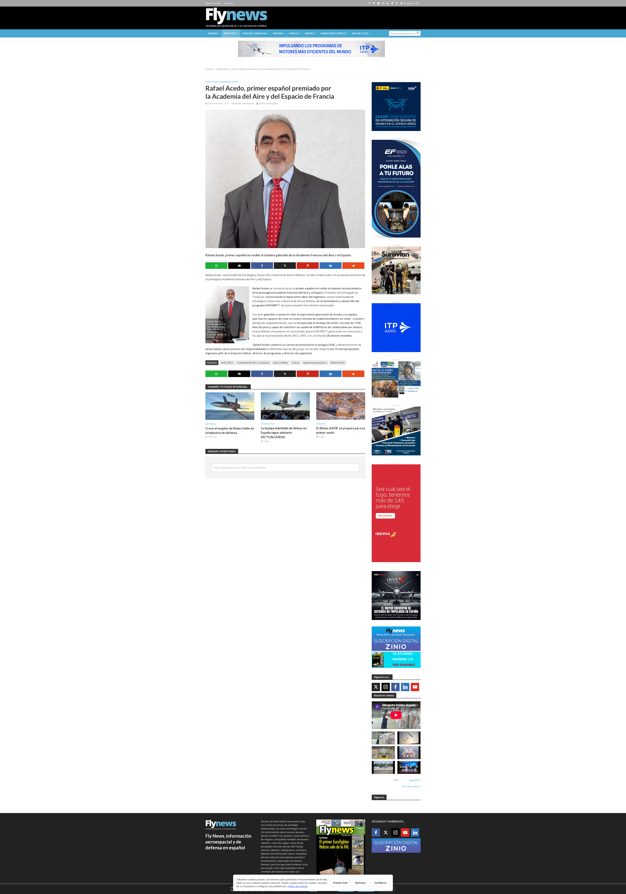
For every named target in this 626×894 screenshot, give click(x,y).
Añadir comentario (244, 103)
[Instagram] (385, 687)
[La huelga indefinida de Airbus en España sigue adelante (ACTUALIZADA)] (285, 406)
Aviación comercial (254, 33)
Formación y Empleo (333, 33)
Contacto (228, 3)
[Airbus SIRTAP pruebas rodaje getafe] (383, 767)
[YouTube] (415, 687)
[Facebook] (395, 687)
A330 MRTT (227, 362)
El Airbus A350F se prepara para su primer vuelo (340, 430)
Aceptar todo (340, 882)
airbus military (280, 362)
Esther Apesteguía (268, 103)
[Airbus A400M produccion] (383, 752)
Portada (209, 69)
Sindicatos (268, 423)
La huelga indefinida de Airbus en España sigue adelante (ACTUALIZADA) (283, 432)
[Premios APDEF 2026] (409, 767)
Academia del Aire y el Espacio (253, 362)
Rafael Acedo (338, 362)
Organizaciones (228, 81)
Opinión (212, 33)
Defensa (278, 33)
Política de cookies (297, 886)
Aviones (321, 423)
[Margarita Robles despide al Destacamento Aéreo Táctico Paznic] (383, 738)
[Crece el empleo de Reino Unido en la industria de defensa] (229, 406)
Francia (295, 362)
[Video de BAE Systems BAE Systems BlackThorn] (409, 738)
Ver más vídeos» (411, 786)
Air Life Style (360, 33)
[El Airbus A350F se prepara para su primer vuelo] (340, 406)
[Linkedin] (405, 687)
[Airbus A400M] (409, 752)
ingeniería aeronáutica (315, 362)
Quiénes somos (213, 3)
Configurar (380, 882)
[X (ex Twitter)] (376, 687)
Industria (230, 33)
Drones (309, 33)
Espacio (293, 33)
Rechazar (360, 882)
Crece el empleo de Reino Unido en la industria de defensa (229, 430)
